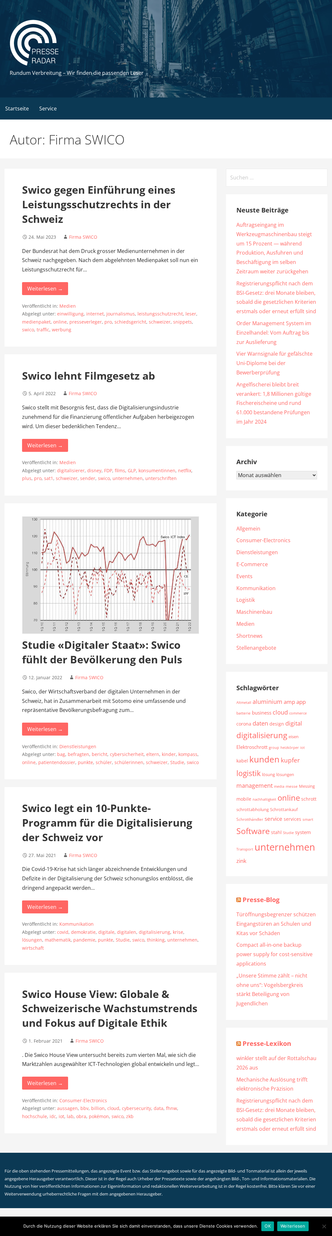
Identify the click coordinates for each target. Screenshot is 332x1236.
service (273, 818)
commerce (298, 713)
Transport (244, 849)
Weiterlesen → (45, 288)
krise (178, 932)
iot (61, 1116)
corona (243, 724)
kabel (242, 761)
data (158, 1108)
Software (253, 830)
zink (241, 860)
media (279, 786)
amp (289, 701)
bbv (84, 1108)
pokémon (99, 1116)
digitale (106, 932)
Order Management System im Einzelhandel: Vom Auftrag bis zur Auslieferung (273, 333)
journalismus (120, 314)
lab (70, 1116)
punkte (85, 762)
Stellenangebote (256, 647)
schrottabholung (252, 809)
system (303, 832)
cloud (113, 1108)
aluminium (267, 701)
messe (292, 786)
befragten (78, 754)
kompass (187, 754)
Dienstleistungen (77, 746)
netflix (184, 470)
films (120, 470)
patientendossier (56, 762)
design (276, 724)
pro (108, 322)
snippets (182, 322)
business (261, 712)
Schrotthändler (249, 819)
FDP (108, 470)
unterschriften (161, 478)
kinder (169, 754)
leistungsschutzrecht (160, 314)
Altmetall (243, 702)
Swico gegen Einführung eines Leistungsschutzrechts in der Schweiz (98, 204)
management (254, 785)
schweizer (160, 322)
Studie (177, 762)
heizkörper (289, 747)
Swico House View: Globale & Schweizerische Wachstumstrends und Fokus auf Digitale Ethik (109, 1008)
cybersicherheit (127, 754)
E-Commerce (252, 564)
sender (87, 478)
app (301, 701)
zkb (130, 1116)
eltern (152, 754)
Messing (307, 786)
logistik (248, 773)
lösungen (32, 940)
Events (244, 576)
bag (61, 754)
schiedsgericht (130, 322)
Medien (67, 306)
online (60, 322)
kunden (264, 759)
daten (260, 723)
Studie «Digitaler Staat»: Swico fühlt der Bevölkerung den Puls (102, 652)
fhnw (171, 1108)
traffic (43, 329)
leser (190, 314)
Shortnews (249, 635)
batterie (243, 712)
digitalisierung (154, 932)
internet (95, 314)
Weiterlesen (292, 1226)
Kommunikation (76, 924)
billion (98, 1108)
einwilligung (70, 314)
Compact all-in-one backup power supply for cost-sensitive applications (274, 954)
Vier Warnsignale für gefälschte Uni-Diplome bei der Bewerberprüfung (274, 363)
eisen (294, 736)
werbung (61, 329)
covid (62, 932)
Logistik (245, 599)
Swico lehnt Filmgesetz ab (88, 376)
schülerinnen (128, 762)
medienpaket (36, 322)
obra (81, 1116)
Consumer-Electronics (83, 1100)
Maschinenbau (254, 611)
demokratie (83, 932)
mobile (243, 799)
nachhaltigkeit (264, 799)
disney (94, 470)
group (274, 747)
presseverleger (85, 322)
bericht (99, 754)
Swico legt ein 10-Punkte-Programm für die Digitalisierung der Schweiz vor (107, 822)
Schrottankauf (284, 809)
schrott (308, 799)
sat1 (48, 478)
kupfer (290, 760)
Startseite (17, 108)
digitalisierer (71, 470)
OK (268, 1226)
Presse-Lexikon (267, 1043)
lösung (268, 774)
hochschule (34, 1116)
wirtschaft (33, 948)
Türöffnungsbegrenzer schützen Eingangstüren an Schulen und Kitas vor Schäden (276, 924)
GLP (132, 470)
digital (293, 723)
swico (28, 329)
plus (26, 478)
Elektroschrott (251, 746)
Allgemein (248, 528)
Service (48, 108)
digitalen (126, 932)
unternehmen (128, 478)
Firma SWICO (83, 237)
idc (53, 1116)
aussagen (67, 1108)
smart (307, 819)
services (292, 819)
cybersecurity (136, 1108)
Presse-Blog (261, 899)
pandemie (84, 940)
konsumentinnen (156, 470)
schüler (104, 762)
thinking (156, 940)
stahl (276, 832)
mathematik (58, 940)
